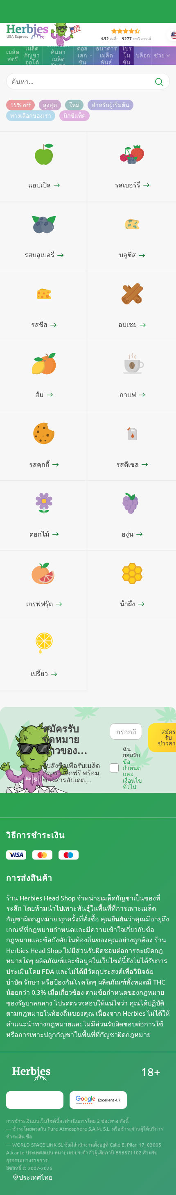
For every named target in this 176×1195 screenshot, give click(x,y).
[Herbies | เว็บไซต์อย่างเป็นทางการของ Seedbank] (45, 32)
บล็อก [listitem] (143, 55)
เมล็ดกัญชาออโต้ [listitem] (32, 55)
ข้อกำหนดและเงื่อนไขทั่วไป (132, 774)
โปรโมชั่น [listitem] (127, 55)
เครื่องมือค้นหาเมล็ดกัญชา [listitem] (58, 55)
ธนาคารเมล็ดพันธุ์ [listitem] (106, 55)
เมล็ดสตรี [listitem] (12, 55)
